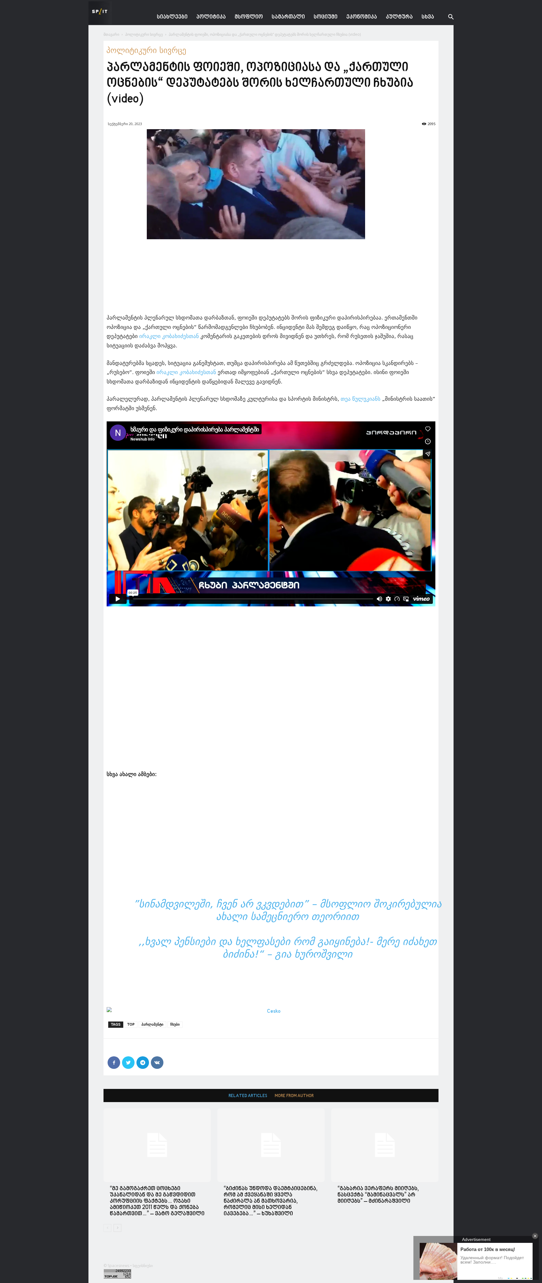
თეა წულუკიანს (360, 399)
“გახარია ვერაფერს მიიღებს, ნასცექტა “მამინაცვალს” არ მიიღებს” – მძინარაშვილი (378, 1195)
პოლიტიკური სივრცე (144, 34)
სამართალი (288, 17)
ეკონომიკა (361, 17)
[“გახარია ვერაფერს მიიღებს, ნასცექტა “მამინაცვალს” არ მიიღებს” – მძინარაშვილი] (384, 1145)
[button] (446, 18)
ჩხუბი (175, 1024)
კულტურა (399, 17)
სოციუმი (325, 17)
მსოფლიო (249, 17)
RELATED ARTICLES (248, 1096)
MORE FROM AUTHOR (294, 1096)
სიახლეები (172, 17)
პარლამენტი (152, 1024)
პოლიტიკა (211, 17)
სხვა (428, 17)
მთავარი (111, 34)
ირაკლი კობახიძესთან (169, 336)
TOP (131, 1024)
